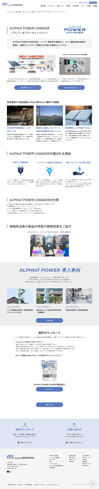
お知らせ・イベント (87, 457)
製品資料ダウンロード (28, 88)
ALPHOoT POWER (45, 277)
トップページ (10, 11)
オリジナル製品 (31, 11)
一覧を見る (49, 320)
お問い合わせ (93, 2)
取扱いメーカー (73, 459)
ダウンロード (49, 389)
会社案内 (84, 459)
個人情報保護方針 (28, 484)
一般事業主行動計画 (11, 484)
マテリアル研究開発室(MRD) (56, 465)
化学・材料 (52, 459)
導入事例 (71, 461)
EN (53, 2)
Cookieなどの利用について (52, 484)
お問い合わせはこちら (71, 88)
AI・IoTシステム (54, 463)
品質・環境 (20, 484)
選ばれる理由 (72, 455)
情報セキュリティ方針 (39, 484)
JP (50, 2)
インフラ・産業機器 (54, 457)
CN (56, 2)
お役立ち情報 (85, 455)
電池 (24, 11)
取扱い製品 (18, 11)
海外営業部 (52, 467)
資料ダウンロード (83, 2)
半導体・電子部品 (54, 455)
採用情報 (84, 461)
